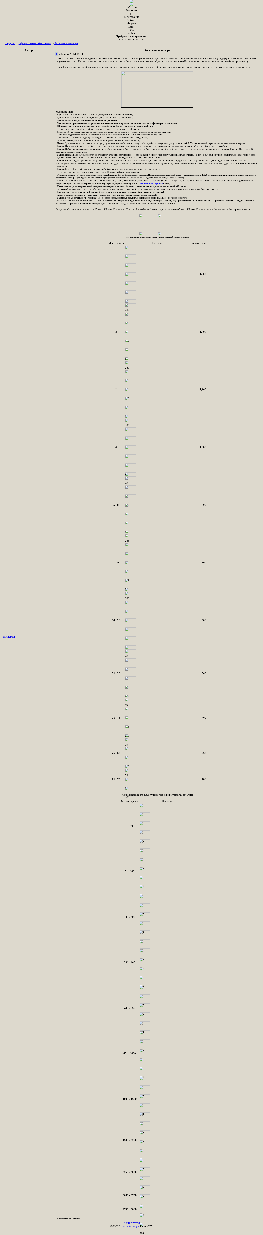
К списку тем (131, 1222)
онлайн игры (131, 1226)
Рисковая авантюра (66, 43)
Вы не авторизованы (131, 38)
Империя (9, 636)
